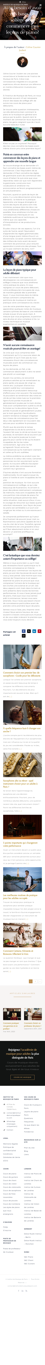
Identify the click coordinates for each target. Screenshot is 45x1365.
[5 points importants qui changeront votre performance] (22, 827)
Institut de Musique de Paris (17, 1279)
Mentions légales (10, 1144)
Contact (10, 1130)
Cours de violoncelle (12, 1187)
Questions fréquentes (29, 1120)
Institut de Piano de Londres (33, 1175)
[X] (29, 631)
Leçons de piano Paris (31, 1113)
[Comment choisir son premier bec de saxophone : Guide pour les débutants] (22, 657)
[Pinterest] (39, 631)
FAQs (5, 1227)
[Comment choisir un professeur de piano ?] (33, 1014)
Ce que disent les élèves (31, 1126)
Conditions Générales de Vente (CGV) (11, 1157)
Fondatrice (29, 1132)
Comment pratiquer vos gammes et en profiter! (9, 1014)
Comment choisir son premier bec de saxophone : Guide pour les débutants (19, 656)
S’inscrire (7, 1230)
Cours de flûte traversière (9, 1195)
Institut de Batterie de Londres (32, 1219)
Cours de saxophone (12, 1190)
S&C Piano (28, 1257)
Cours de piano (9, 1174)
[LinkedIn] (34, 631)
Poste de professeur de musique (12, 1250)
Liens (26, 1154)
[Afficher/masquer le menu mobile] (41, 5)
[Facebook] (23, 631)
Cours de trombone (11, 1204)
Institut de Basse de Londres (33, 1212)
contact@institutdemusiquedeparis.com (14, 1115)
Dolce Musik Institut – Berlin (33, 1235)
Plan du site (29, 1148)
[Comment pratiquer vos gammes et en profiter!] (12, 1014)
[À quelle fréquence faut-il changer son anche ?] (22, 712)
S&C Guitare (29, 1264)
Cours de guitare (10, 1177)
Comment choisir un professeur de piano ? (30, 1014)
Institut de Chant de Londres (33, 1182)
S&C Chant (28, 1260)
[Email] (23, 635)
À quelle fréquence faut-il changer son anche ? (19, 712)
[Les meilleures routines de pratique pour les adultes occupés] (22, 879)
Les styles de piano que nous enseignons (11, 1210)
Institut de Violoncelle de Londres (30, 1197)
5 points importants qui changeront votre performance (19, 827)
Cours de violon (10, 1184)
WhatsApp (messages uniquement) (12, 1123)
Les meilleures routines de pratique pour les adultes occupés (19, 879)
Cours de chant (9, 1180)
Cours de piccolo (10, 1201)
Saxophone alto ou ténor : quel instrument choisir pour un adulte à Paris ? (19, 765)
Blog (26, 1151)
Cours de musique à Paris (33, 1106)
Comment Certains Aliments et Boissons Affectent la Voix (19, 935)
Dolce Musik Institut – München (33, 1242)
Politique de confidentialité (9, 1149)
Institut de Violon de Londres (31, 1205)
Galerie (25, 656)
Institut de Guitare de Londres (32, 1188)
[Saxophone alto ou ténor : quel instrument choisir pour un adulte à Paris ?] (22, 765)
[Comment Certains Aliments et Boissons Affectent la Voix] (22, 935)
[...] (10, 696)
